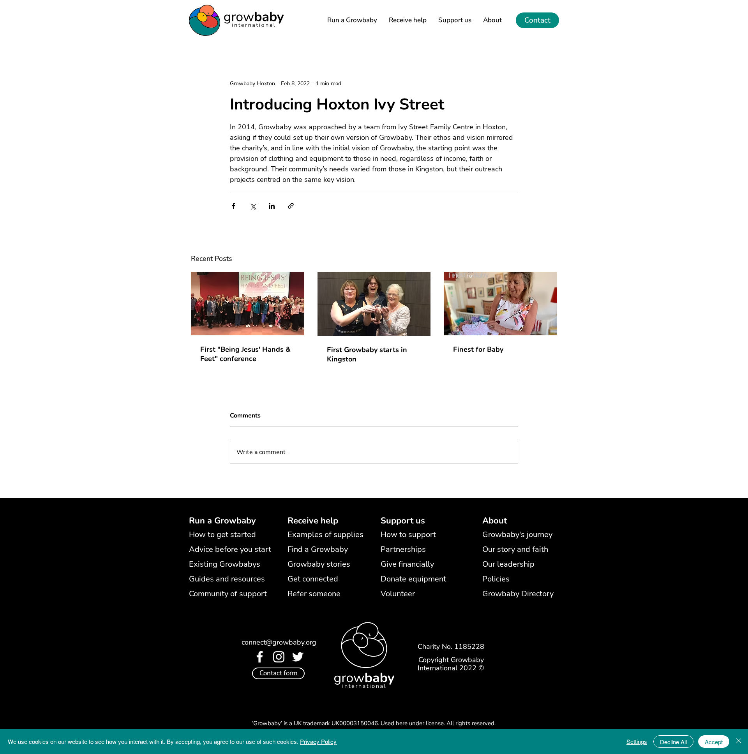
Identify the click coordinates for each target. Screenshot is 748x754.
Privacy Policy (318, 741)
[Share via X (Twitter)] (252, 206)
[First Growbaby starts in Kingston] (374, 304)
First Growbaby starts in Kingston (367, 354)
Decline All (673, 742)
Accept (714, 742)
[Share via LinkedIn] (271, 206)
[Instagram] (278, 656)
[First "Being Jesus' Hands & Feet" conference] (247, 303)
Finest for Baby (478, 349)
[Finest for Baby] (500, 303)
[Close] (738, 741)
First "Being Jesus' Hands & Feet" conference (245, 354)
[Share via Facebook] (233, 206)
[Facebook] (259, 656)
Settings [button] (636, 741)
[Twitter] (297, 656)
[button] (403, 521)
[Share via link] (291, 206)
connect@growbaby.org (279, 642)
